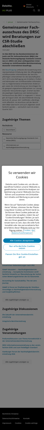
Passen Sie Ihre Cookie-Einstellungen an (22, 255)
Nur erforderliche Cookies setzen (22, 247)
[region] (22, 215)
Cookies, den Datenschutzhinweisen (23, 231)
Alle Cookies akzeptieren (22, 240)
